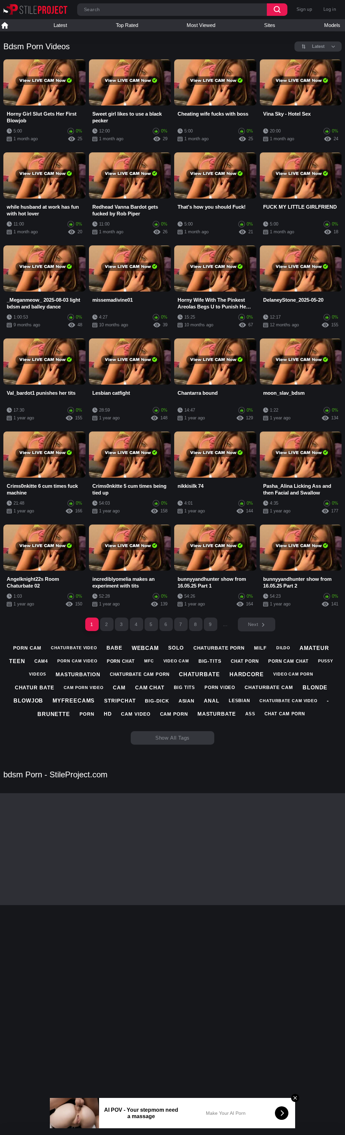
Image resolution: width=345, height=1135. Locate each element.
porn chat (121, 661)
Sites (269, 25)
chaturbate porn (219, 648)
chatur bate (34, 687)
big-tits (209, 661)
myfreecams (74, 701)
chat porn (245, 661)
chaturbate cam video (288, 700)
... (225, 624)
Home (4, 25)
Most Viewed (201, 25)
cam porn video (84, 687)
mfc (149, 661)
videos (37, 674)
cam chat (149, 687)
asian (187, 701)
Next (253, 624)
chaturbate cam (269, 687)
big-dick (157, 701)
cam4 (41, 661)
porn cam (27, 648)
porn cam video (77, 661)
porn (87, 714)
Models (332, 25)
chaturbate (199, 674)
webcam (145, 648)
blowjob (28, 701)
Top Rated (127, 25)
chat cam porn (284, 713)
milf (260, 648)
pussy (326, 661)
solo (176, 648)
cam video (135, 714)
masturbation (78, 674)
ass (250, 713)
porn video (220, 687)
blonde (315, 687)
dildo (283, 648)
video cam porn (293, 674)
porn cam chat (288, 661)
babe (114, 648)
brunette (53, 714)
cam (119, 687)
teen (17, 661)
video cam (176, 661)
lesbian (239, 700)
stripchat (119, 701)
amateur (314, 648)
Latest (60, 25)
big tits (184, 687)
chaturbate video (74, 648)
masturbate (216, 714)
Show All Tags (172, 738)
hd (108, 714)
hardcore (246, 674)
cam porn (174, 714)
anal (211, 701)
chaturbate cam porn (139, 674)
